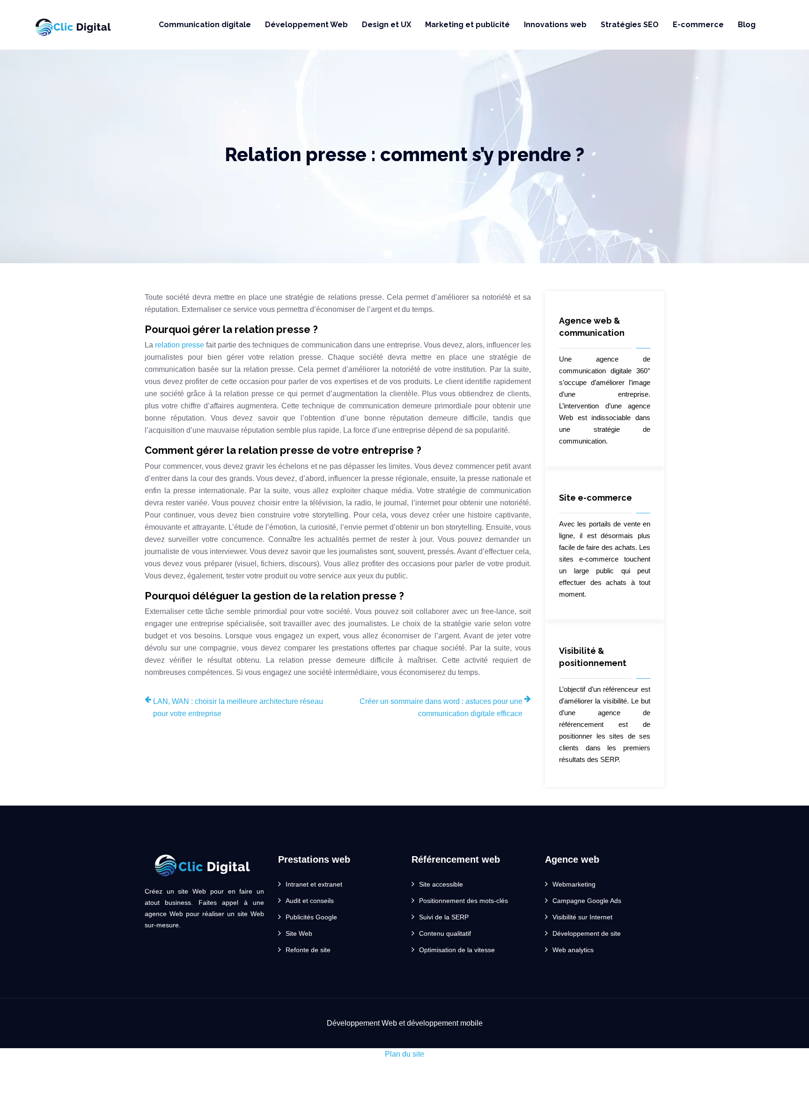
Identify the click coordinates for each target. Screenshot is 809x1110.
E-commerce (698, 24)
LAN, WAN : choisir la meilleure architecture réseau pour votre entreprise (238, 707)
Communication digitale (205, 24)
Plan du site (404, 1054)
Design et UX (386, 24)
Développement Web (306, 24)
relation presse (179, 345)
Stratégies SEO (630, 24)
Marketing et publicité (467, 24)
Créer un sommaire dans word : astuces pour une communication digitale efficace (441, 707)
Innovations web (555, 24)
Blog (747, 24)
